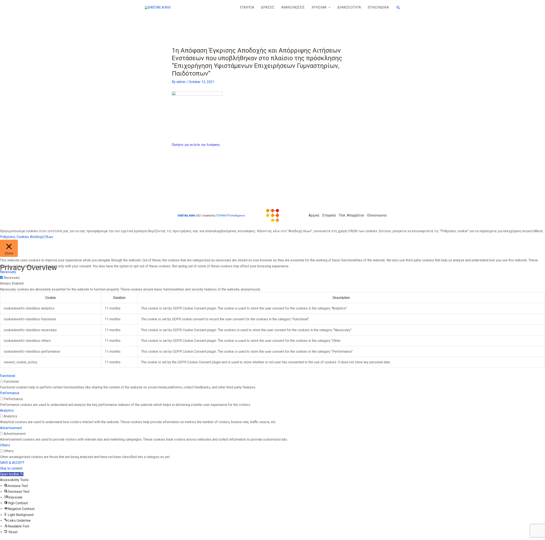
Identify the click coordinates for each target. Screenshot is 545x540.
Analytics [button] (7, 410)
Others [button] (5, 445)
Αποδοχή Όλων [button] (41, 237)
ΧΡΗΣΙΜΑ (318, 7)
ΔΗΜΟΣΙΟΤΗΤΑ (349, 7)
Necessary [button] (8, 272)
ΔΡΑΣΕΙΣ (267, 7)
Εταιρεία (329, 215)
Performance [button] (9, 393)
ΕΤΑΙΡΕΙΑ (247, 7)
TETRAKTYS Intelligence (230, 215)
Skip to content (11, 468)
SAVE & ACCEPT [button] (12, 463)
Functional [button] (7, 376)
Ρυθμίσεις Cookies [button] (14, 237)
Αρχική (313, 215)
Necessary (12, 278)
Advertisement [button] (11, 428)
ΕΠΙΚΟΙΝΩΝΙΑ (378, 7)
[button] (328, 7)
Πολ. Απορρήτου (351, 215)
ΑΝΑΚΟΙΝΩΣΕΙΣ (293, 7)
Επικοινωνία (376, 215)
